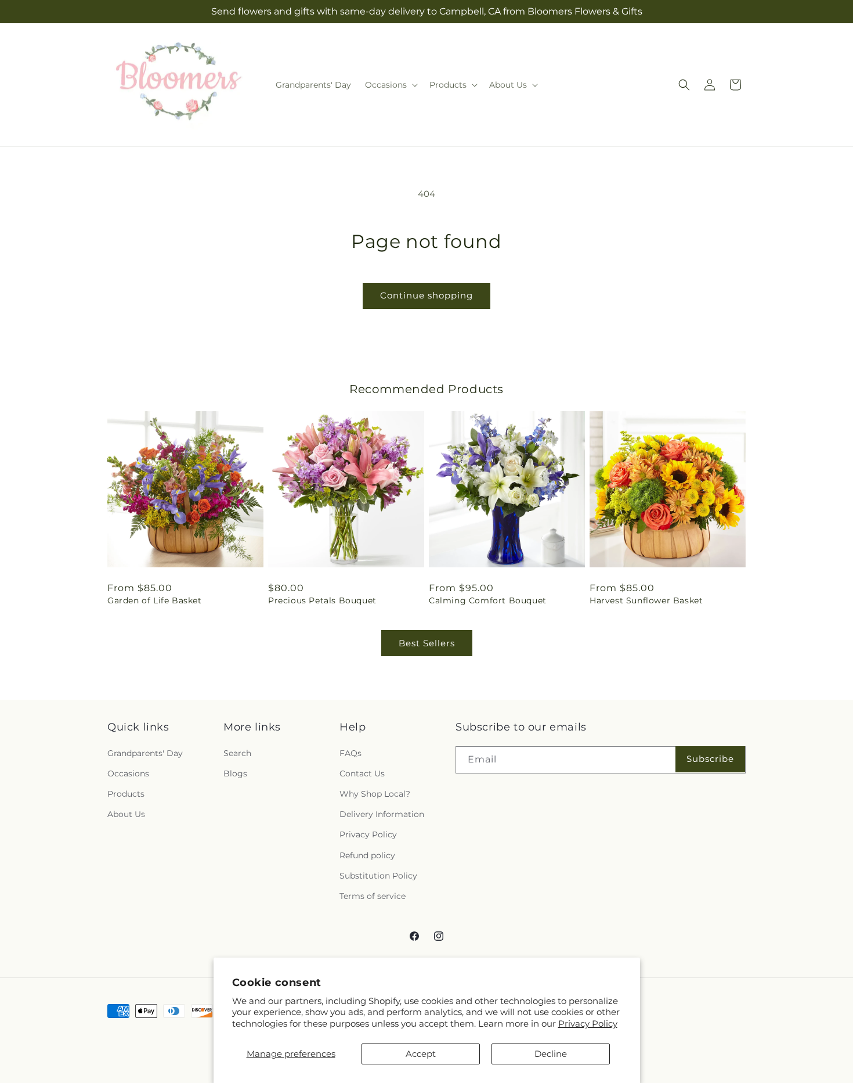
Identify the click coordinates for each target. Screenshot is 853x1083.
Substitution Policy (378, 875)
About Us (126, 814)
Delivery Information (381, 814)
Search (237, 753)
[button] (390, 85)
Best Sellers (427, 643)
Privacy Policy (587, 1023)
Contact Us (362, 773)
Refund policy (367, 855)
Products (125, 794)
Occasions (128, 773)
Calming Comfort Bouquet (488, 600)
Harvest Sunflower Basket (646, 600)
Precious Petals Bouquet (322, 600)
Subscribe (710, 758)
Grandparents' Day (145, 753)
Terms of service (372, 896)
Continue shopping (426, 295)
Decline (550, 1053)
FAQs (350, 753)
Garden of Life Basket (154, 600)
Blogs (235, 773)
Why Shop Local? (374, 794)
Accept (421, 1053)
